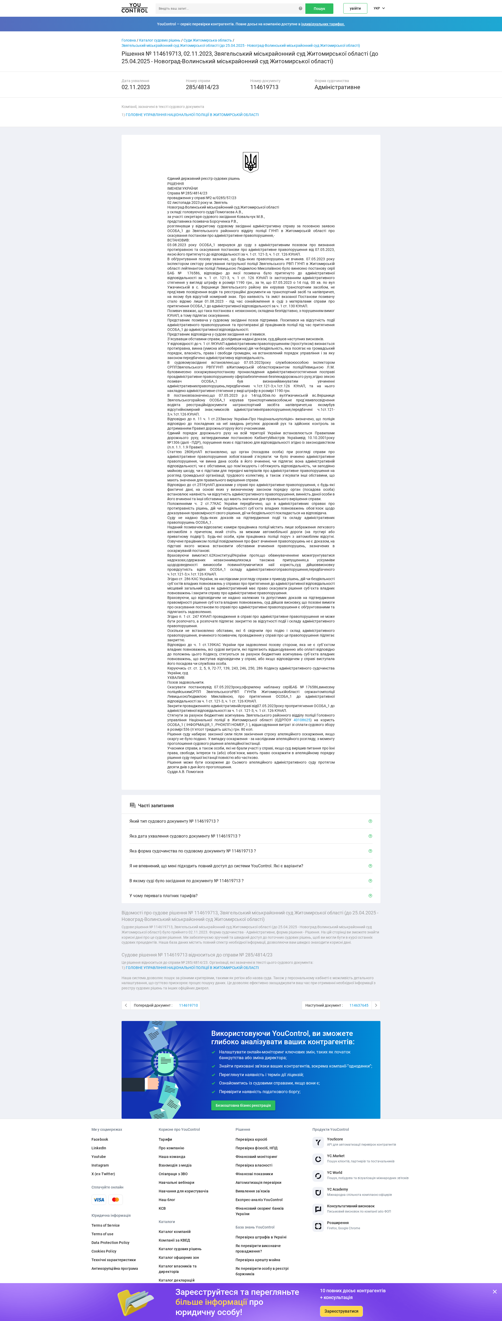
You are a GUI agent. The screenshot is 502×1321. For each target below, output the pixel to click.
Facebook (100, 1139)
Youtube (99, 1157)
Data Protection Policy (110, 1243)
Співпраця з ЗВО (173, 1174)
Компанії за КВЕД (174, 1240)
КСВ (162, 1208)
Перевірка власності (254, 1165)
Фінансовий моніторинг (256, 1157)
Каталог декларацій (177, 1280)
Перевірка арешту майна (258, 1260)
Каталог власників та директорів (178, 1269)
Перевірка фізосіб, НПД (257, 1148)
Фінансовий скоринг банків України (260, 1211)
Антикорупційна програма (115, 1268)
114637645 (359, 1005)
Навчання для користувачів (183, 1191)
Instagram (100, 1165)
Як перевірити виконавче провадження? (258, 1248)
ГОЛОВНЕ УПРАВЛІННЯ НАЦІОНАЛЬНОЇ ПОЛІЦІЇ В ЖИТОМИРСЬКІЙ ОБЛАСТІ (192, 115)
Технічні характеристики (114, 1260)
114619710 (188, 1005)
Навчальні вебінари (176, 1182)
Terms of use (102, 1234)
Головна (129, 40)
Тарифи (165, 1139)
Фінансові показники (254, 1174)
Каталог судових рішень (159, 40)
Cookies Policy (104, 1251)
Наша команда (172, 1157)
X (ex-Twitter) (103, 1174)
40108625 (302, 720)
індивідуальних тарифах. (323, 24)
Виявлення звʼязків (253, 1191)
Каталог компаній (175, 1232)
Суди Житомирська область (208, 40)
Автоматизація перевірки (258, 1182)
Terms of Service (106, 1225)
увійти (355, 8)
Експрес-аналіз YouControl (259, 1200)
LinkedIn (99, 1148)
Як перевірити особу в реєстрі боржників (262, 1271)
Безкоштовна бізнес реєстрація (243, 1105)
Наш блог (167, 1200)
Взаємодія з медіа (175, 1165)
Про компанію (171, 1148)
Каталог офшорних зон (179, 1257)
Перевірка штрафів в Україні (261, 1237)
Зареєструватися (341, 1311)
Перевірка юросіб (251, 1139)
